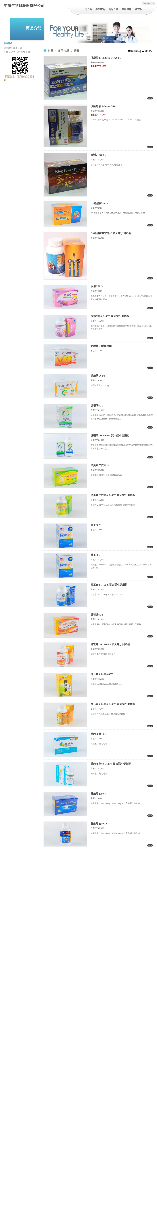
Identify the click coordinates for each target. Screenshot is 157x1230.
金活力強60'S (98, 154)
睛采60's (95, 555)
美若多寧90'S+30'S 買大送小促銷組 (111, 763)
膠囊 (76, 50)
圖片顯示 (148, 51)
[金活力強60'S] (65, 174)
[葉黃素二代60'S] (65, 476)
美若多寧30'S (98, 734)
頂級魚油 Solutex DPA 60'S (106, 57)
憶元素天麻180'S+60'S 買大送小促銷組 (113, 704)
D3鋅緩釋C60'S (99, 203)
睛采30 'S (96, 525)
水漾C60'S (97, 286)
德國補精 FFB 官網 (13, 48)
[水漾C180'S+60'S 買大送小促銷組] (65, 327)
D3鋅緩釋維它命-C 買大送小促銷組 (111, 233)
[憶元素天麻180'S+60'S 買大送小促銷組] (65, 715)
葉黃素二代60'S (100, 465)
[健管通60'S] (65, 625)
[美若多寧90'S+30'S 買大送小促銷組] (65, 774)
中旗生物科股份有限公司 (24, 6)
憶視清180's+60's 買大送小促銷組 (110, 435)
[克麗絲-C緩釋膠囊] (65, 356)
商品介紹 (64, 50)
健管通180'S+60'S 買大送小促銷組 (110, 644)
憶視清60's (97, 405)
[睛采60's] (65, 565)
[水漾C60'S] (65, 297)
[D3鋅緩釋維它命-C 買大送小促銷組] (65, 255)
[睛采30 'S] (65, 535)
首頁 (50, 50)
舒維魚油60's (98, 793)
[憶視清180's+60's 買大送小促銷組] (65, 446)
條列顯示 (135, 51)
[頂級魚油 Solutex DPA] (65, 126)
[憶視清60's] (65, 416)
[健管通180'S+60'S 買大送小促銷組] (65, 655)
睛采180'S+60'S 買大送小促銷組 (109, 584)
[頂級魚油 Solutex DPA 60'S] (65, 77)
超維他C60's (98, 375)
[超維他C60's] (65, 386)
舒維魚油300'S (99, 823)
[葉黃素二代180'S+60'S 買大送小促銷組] (65, 506)
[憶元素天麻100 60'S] (65, 685)
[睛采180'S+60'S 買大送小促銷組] (65, 595)
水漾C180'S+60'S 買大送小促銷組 (110, 316)
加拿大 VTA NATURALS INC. (18, 52)
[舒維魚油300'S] (65, 834)
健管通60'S (97, 614)
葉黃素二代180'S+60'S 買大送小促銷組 (113, 495)
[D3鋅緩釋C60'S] (65, 214)
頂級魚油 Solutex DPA (103, 106)
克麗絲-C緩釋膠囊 (101, 346)
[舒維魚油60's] (65, 804)
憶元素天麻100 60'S (102, 674)
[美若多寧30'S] (65, 744)
